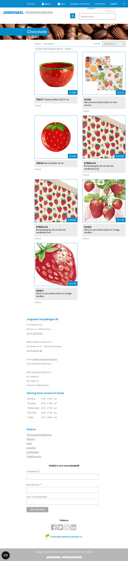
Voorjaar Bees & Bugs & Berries (49, 48)
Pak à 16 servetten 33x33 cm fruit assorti (100, 104)
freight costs (33, 456)
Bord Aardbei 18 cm (54, 163)
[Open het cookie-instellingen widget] (6, 555)
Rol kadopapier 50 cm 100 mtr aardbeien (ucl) (99, 167)
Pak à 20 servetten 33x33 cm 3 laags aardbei (102, 231)
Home (37, 43)
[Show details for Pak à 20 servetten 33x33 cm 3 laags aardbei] (104, 200)
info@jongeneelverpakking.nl (44, 359)
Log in (62, 3)
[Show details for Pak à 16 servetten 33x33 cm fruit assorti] (104, 73)
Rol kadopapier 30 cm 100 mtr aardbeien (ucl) (51, 231)
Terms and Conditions (39, 434)
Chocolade (48, 43)
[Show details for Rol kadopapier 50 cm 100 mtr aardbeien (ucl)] (104, 137)
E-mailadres (33, 471)
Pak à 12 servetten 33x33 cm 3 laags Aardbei (54, 295)
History (30, 439)
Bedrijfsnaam (34, 485)
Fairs (29, 443)
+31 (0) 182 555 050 (34, 333)
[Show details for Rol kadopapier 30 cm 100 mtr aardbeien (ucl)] (56, 200)
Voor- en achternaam (36, 496)
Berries (68, 48)
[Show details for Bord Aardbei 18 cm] (56, 137)
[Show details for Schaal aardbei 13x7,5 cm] (56, 73)
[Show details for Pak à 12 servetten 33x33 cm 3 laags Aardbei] (56, 264)
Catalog (31, 447)
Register (47, 3)
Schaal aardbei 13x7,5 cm (56, 99)
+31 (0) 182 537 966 (34, 350)
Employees (32, 452)
